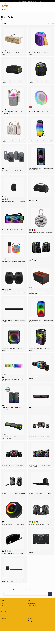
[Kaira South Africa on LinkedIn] (31, 621)
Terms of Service (5, 611)
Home (2, 14)
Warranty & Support (32, 605)
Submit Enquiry (4, 605)
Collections (7, 14)
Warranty (3, 613)
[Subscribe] (50, 594)
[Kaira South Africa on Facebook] (28, 621)
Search (2, 603)
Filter (4, 23)
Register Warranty (31, 603)
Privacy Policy (4, 609)
